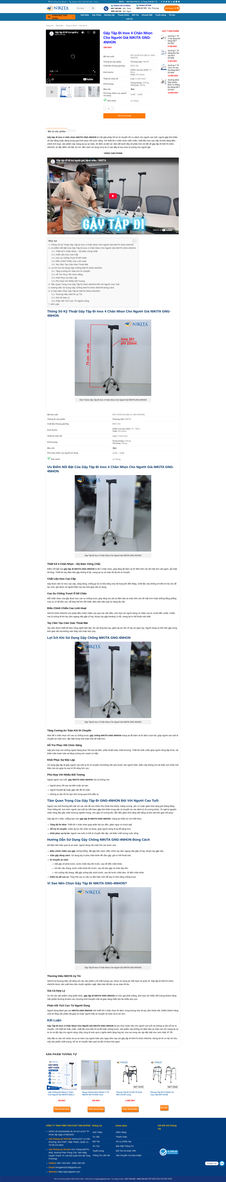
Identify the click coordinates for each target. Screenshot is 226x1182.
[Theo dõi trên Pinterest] (174, 2)
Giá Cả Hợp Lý (63, 297)
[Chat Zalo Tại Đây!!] (222, 1163)
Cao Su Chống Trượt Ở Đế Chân (71, 258)
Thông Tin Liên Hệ (101, 1155)
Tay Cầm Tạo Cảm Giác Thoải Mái (72, 264)
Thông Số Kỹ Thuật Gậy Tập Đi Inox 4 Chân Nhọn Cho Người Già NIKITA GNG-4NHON (92, 245)
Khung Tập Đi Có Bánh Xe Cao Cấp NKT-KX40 (162, 1093)
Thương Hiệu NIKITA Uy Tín (69, 294)
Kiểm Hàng (121, 1132)
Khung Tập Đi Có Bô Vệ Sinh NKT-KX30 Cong (129, 1093)
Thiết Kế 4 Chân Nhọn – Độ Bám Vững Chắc (77, 251)
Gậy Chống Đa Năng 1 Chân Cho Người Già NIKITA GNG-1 (61, 1093)
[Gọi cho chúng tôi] (171, 2)
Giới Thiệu (97, 1132)
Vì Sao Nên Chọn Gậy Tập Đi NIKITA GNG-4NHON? (75, 291)
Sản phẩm (59, 25)
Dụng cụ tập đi (71, 25)
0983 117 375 (141, 8)
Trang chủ (49, 25)
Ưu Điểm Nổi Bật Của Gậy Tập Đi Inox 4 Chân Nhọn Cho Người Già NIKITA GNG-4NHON (93, 248)
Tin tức (172, 15)
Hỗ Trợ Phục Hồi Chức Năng (69, 274)
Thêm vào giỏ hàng (124, 116)
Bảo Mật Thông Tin (125, 1146)
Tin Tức (96, 1146)
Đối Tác (135, 15)
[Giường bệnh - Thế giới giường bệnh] (57, 8)
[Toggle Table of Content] (133, 241)
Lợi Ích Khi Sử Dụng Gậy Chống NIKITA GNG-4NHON (76, 268)
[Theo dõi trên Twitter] (166, 2)
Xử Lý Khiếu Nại (123, 1141)
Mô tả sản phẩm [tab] (57, 131)
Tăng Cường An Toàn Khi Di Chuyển (73, 271)
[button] (172, 8)
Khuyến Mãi (147, 15)
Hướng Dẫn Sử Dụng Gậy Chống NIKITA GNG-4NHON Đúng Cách (82, 287)
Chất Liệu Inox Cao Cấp (67, 254)
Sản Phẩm (96, 15)
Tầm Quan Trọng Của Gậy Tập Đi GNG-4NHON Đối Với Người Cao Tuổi (85, 284)
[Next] (96, 57)
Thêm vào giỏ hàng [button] (61, 1109)
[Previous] (50, 57)
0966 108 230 (78, 1163)
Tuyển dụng (160, 15)
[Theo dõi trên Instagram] (164, 2)
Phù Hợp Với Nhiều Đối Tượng (70, 281)
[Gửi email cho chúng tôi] (169, 2)
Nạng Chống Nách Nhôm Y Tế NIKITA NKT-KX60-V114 (95, 1093)
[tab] (70, 131)
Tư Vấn (96, 1137)
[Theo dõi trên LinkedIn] (176, 2)
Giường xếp (109, 15)
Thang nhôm (123, 15)
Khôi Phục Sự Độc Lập (66, 278)
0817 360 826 (116, 8)
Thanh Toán (121, 1137)
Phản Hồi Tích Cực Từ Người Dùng (72, 301)
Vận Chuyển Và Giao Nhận (128, 1155)
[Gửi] (93, 8)
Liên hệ (129, 19)
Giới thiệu (85, 15)
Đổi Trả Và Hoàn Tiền (126, 1151)
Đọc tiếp (164, 1108)
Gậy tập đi (83, 25)
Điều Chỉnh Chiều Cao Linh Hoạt (71, 261)
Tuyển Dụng (98, 1151)
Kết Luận (55, 304)
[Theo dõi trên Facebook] (161, 2)
